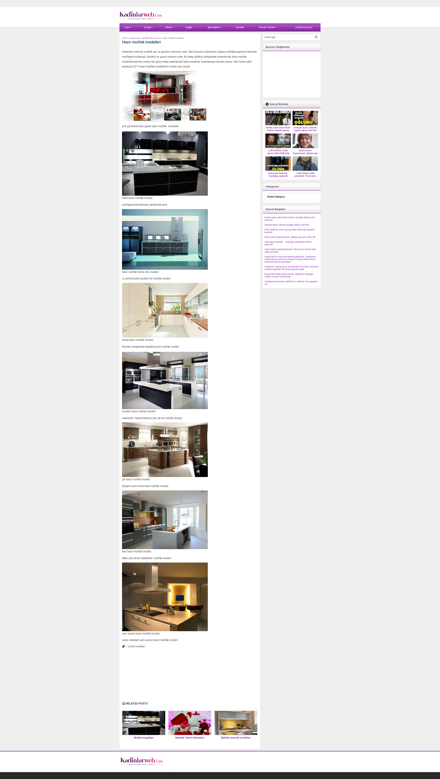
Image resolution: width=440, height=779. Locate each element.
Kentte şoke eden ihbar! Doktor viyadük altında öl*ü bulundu (278, 130)
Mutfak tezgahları (144, 737)
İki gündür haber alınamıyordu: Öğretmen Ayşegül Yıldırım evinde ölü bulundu (289, 275)
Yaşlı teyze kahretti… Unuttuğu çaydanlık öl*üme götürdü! (278, 176)
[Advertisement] (190, 676)
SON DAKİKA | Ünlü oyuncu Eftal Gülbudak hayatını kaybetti (278, 153)
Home (125, 38)
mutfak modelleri (136, 646)
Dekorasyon (135, 38)
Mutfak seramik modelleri (236, 737)
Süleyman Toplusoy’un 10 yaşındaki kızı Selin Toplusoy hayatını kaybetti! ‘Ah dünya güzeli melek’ (291, 268)
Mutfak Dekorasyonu (151, 38)
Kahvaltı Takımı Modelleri (190, 737)
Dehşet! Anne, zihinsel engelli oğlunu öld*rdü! (305, 129)
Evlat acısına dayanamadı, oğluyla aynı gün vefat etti (305, 153)
